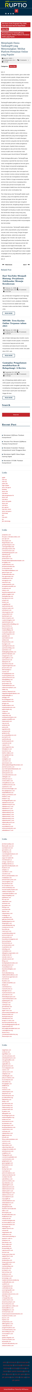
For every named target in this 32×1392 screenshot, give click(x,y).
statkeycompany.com (8, 891)
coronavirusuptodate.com (9, 1157)
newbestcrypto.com (8, 608)
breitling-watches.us (8, 863)
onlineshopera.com (7, 1091)
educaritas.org (6, 1081)
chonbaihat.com (6, 951)
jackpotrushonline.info (8, 566)
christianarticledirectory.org (10, 1034)
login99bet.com (6, 1054)
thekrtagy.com (6, 1296)
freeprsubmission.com (8, 1262)
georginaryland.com (8, 965)
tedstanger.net (6, 1226)
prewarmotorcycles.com (9, 879)
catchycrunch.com (7, 1072)
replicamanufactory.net (8, 1175)
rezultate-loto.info (7, 1177)
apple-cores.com (7, 1010)
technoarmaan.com (7, 1311)
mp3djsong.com (6, 852)
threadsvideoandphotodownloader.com (13, 560)
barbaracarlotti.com (7, 1014)
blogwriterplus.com (7, 542)
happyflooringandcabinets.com (11, 693)
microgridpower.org (7, 755)
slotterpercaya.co (7, 778)
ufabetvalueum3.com (8, 1189)
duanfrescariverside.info (9, 1208)
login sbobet (5, 485)
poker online (15, 1377)
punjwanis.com (6, 534)
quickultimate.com (7, 771)
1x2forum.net (6, 1052)
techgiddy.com (6, 562)
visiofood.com (6, 1258)
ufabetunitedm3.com (8, 812)
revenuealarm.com (7, 1333)
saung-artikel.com (7, 614)
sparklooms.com (7, 786)
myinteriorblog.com (7, 1266)
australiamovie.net (7, 848)
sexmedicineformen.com (9, 775)
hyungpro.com (6, 644)
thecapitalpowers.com (8, 790)
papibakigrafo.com (7, 1000)
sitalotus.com (6, 713)
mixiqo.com (5, 757)
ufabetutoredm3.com (8, 818)
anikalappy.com (6, 1204)
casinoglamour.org (7, 1030)
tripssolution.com (7, 1145)
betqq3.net (5, 985)
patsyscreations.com (8, 1077)
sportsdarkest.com (7, 638)
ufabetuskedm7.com (8, 816)
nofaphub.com (6, 1073)
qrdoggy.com (6, 697)
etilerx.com (5, 1210)
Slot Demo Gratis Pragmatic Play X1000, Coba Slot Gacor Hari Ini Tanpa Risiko (14, 24)
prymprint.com (6, 737)
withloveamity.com (7, 1107)
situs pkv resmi (6, 509)
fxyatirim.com (6, 1111)
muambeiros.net (6, 947)
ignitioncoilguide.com (8, 1337)
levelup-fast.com (7, 1169)
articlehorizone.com (7, 1151)
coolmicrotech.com (7, 1300)
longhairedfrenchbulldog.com (10, 624)
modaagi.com (6, 915)
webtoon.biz (5, 640)
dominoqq (5, 513)
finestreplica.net (6, 1212)
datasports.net (6, 661)
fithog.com (5, 961)
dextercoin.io (5, 1032)
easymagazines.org (8, 747)
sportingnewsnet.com (8, 646)
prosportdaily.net (7, 1248)
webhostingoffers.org (8, 1117)
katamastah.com (7, 721)
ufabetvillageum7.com (8, 1192)
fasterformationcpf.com (8, 592)
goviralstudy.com (7, 1006)
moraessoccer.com (7, 927)
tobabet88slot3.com (7, 792)
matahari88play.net (7, 630)
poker (5, 1362)
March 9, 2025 (7, 58)
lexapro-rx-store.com (8, 1020)
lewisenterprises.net (8, 1095)
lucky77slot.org (6, 681)
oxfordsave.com (6, 610)
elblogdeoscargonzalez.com (10, 953)
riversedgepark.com (8, 1068)
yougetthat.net (6, 604)
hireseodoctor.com (7, 1165)
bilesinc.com (5, 911)
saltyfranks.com (6, 901)
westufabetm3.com (7, 826)
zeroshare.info (6, 909)
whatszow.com (6, 1119)
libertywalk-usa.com (8, 846)
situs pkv (4, 517)
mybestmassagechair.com (10, 977)
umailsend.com (6, 588)
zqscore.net (5, 723)
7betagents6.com (7, 1155)
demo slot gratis (6, 501)
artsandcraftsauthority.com (10, 1343)
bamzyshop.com (7, 1272)
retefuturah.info (6, 1218)
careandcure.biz (6, 743)
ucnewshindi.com (7, 568)
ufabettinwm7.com (7, 808)
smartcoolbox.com (7, 780)
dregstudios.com (7, 923)
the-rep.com (5, 899)
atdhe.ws (4, 971)
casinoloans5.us (6, 986)
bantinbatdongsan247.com (9, 552)
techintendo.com (7, 1123)
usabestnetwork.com (8, 584)
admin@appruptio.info (8, 60)
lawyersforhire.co (7, 626)
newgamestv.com (7, 656)
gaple (3, 477)
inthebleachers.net (7, 1018)
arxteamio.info (6, 731)
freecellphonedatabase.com (10, 570)
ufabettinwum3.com (7, 810)
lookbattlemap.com (7, 596)
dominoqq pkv (12, 1362)
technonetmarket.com (8, 1224)
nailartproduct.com (7, 1133)
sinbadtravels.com (7, 578)
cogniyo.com (6, 745)
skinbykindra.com (7, 1321)
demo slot (5, 491)
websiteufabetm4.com (8, 1200)
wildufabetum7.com (7, 830)
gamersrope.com (7, 572)
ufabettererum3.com (8, 802)
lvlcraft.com (5, 1137)
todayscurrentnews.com (9, 794)
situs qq (4, 479)
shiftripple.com (6, 776)
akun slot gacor (6, 487)
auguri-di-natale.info (7, 858)
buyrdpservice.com (7, 598)
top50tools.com (6, 897)
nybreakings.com (7, 1292)
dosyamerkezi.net (7, 883)
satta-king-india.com (8, 1147)
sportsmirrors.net (7, 659)
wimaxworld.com (7, 937)
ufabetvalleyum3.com (8, 822)
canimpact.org (6, 1004)
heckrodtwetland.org (8, 973)
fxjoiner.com (5, 1319)
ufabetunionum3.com (8, 1187)
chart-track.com (6, 931)
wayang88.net (6, 1198)
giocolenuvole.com (7, 1103)
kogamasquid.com (7, 1026)
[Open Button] (16, 11)
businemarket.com (7, 628)
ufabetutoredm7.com (8, 820)
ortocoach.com (6, 761)
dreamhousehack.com (8, 1302)
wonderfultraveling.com (8, 933)
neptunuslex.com (7, 856)
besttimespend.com (8, 741)
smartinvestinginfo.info (8, 1220)
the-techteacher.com (8, 1304)
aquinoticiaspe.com (7, 622)
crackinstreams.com (8, 1159)
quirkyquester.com (7, 772)
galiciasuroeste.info (7, 919)
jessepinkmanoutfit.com (9, 586)
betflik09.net (5, 1085)
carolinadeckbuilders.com (9, 893)
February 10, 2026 (10, 330)
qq (2, 519)
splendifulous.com (7, 1179)
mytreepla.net (6, 1171)
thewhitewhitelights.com (9, 969)
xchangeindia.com (7, 1298)
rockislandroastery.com (9, 1329)
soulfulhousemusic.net (8, 784)
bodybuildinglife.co (7, 695)
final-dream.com (6, 1242)
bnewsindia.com (6, 1268)
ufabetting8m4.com (7, 1185)
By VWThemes (23, 1389)
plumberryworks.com (8, 767)
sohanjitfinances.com (8, 782)
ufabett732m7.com (7, 1256)
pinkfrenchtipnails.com (8, 653)
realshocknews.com (8, 701)
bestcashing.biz (6, 941)
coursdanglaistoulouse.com (10, 854)
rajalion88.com (6, 1064)
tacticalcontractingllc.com (9, 788)
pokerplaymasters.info (8, 548)
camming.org (6, 1062)
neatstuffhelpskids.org (8, 925)
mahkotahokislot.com (8, 685)
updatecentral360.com (8, 719)
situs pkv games (19, 1374)
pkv (3, 515)
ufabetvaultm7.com (7, 1191)
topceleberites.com (7, 1183)
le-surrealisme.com (7, 885)
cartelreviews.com (7, 1129)
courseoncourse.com (8, 550)
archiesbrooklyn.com (8, 945)
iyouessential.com (7, 1105)
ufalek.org (5, 689)
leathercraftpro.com (7, 753)
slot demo (5, 493)
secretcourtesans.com (8, 1056)
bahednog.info (6, 554)
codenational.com (7, 1325)
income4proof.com (7, 1079)
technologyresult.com (8, 1115)
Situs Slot (5, 29)
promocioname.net (7, 935)
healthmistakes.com (8, 705)
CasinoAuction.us (7, 988)
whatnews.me (6, 1240)
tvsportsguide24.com (8, 675)
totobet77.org (6, 798)
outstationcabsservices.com (10, 1294)
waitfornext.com (6, 1234)
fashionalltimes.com (8, 1308)
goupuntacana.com (7, 1066)
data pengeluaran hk (8, 495)
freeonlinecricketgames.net (10, 939)
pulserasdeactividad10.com (10, 1012)
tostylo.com (5, 602)
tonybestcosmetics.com (9, 1315)
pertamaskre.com (7, 558)
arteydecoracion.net (8, 959)
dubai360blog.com (7, 679)
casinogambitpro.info (8, 546)
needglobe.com (6, 759)
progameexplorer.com (8, 1327)
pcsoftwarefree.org (7, 1097)
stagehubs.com (6, 1050)
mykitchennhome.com (8, 992)
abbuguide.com (6, 1113)
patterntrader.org (7, 709)
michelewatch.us (7, 860)
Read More (10, 314)
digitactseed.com (7, 1135)
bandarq (4, 489)
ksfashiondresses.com (8, 707)
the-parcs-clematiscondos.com (11, 536)
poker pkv (5, 483)
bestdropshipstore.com (8, 1127)
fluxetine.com (6, 981)
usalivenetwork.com (8, 564)
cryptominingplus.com (8, 620)
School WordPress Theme (11, 1389)
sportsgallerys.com (7, 657)
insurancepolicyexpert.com (10, 889)
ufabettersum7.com (7, 806)
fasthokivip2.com (7, 616)
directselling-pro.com (8, 1331)
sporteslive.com (6, 650)
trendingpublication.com (9, 800)
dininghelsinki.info (7, 1206)
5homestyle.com (7, 1036)
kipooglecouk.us (6, 990)
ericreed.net (5, 979)
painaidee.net (6, 636)
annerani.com (6, 903)
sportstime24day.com (8, 648)
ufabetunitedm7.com (8, 814)
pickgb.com (5, 703)
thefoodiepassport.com (8, 996)
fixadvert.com (6, 867)
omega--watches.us (8, 862)
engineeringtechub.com (9, 665)
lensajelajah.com (7, 1083)
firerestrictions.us (7, 943)
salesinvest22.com (7, 1250)
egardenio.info (6, 729)
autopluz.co (5, 869)
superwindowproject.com (9, 998)
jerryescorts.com (7, 667)
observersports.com (8, 618)
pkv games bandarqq (16, 1371)
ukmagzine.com (6, 580)
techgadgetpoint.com (8, 673)
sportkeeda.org (6, 739)
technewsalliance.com (8, 1222)
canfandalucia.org (7, 1288)
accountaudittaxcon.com (9, 735)
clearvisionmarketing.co (9, 1236)
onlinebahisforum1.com (9, 1058)
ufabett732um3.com (8, 1228)
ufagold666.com (6, 1264)
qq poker (10, 1374)
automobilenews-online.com (10, 1306)
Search (6, 405)
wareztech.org (6, 582)
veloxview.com (6, 824)
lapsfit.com (5, 1167)
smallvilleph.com (7, 917)
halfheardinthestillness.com (10, 975)
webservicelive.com (8, 1345)
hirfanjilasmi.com (7, 749)
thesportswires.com (8, 642)
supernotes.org (6, 715)
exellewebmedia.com (8, 574)
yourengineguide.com (8, 1290)
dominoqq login (23, 1362)
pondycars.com (6, 1274)
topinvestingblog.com (8, 895)
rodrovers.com (6, 1143)
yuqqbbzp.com (6, 1153)
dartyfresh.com (6, 1093)
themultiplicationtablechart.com (11, 1028)
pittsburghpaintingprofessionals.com (12, 765)
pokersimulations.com (8, 1173)
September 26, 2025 (11, 372)
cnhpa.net (5, 711)
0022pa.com (5, 907)
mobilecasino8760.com (8, 982)
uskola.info (5, 1230)
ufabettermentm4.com (8, 804)
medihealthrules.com (8, 1282)
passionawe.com (7, 763)
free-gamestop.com (7, 576)
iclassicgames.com (7, 612)
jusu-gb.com (5, 538)
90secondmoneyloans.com (10, 1139)
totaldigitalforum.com (8, 1310)
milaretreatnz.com (7, 913)
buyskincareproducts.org (9, 1022)
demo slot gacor (6, 511)
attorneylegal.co (6, 669)
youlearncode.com (7, 1109)
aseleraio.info (6, 725)
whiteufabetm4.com (7, 1202)
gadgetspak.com (7, 1161)
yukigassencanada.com (9, 1149)
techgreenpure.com (7, 1125)
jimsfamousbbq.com (8, 844)
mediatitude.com (7, 877)
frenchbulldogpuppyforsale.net (10, 1024)
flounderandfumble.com (9, 1214)
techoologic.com (7, 1278)
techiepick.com (6, 1270)
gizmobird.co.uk (6, 850)
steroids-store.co (7, 957)
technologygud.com (7, 699)
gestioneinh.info (6, 1246)
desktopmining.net (7, 1016)
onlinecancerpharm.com (9, 687)
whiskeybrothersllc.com (9, 828)
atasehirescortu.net (7, 663)
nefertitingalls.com (7, 1075)
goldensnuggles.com (8, 594)
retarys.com (5, 590)
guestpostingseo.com (8, 544)
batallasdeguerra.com (8, 921)
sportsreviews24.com (8, 677)
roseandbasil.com (7, 967)
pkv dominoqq (6, 521)
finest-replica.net (7, 1244)
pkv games (5, 507)
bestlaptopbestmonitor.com (10, 963)
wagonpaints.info (7, 1232)
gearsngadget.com (7, 1163)
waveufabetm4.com (8, 1196)
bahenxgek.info (6, 556)
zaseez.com (5, 1069)
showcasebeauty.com (8, 887)
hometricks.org (6, 751)
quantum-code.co (7, 1238)
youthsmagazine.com (8, 634)
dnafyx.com (5, 1101)
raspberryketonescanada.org (10, 1280)
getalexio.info (6, 733)
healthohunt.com (7, 1216)
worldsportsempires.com (9, 717)
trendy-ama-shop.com (8, 1254)
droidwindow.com (7, 1260)
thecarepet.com (6, 540)
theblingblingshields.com (9, 652)
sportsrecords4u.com (8, 1181)
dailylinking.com (6, 1099)
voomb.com (5, 671)
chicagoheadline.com (8, 1060)
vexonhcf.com (6, 873)
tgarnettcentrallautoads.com (10, 865)
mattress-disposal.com (8, 691)
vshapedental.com (7, 1286)
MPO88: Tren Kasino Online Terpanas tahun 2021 (14, 323)
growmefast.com (7, 683)
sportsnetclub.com (7, 606)
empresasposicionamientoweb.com (12, 1314)
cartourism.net (6, 1008)
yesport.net (5, 600)
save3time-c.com (7, 871)
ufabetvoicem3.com (8, 1194)
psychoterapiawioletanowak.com (11, 769)
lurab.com (5, 1335)
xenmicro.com (6, 1089)
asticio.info (5, 727)
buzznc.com (5, 1317)
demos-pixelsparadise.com (10, 875)
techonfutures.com (7, 1276)
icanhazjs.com (6, 1002)
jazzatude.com (6, 905)
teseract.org (5, 1252)
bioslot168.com (6, 1341)
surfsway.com (6, 1131)
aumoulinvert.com (7, 994)
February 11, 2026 (10, 288)
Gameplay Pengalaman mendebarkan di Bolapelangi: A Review (14, 365)
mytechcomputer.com (8, 1339)
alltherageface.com (7, 1323)
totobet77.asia (6, 796)
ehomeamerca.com (7, 1121)
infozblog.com (6, 949)
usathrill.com (5, 1284)
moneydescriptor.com (8, 632)
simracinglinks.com (7, 881)
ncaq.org (4, 1087)
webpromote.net (6, 955)
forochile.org (5, 929)
